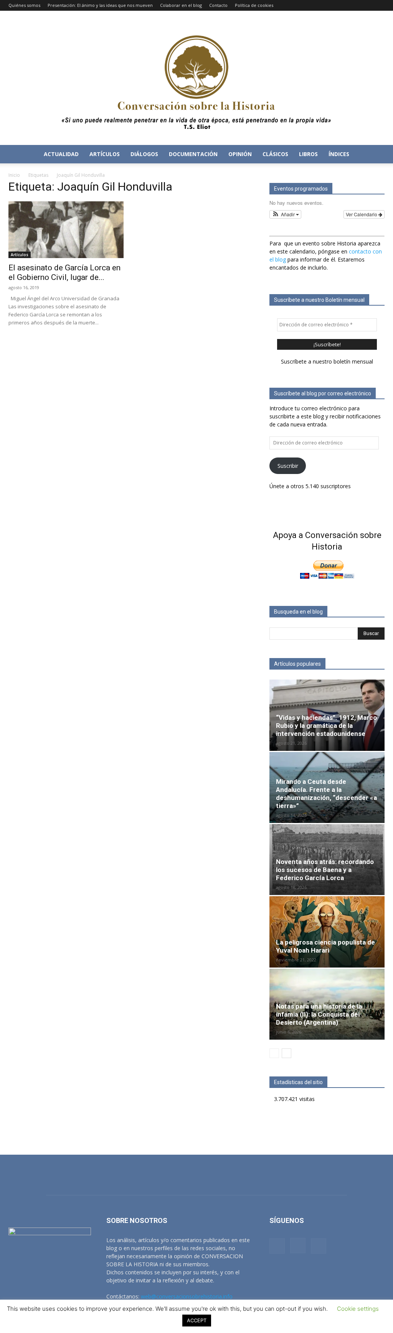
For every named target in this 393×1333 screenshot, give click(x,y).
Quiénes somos (24, 5)
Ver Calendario (362, 214)
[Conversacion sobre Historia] (196, 78)
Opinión (240, 154)
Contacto (218, 5)
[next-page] (286, 1053)
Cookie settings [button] (358, 1308)
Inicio (14, 175)
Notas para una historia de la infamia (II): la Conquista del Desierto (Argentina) (319, 1014)
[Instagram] (366, 5)
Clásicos (275, 154)
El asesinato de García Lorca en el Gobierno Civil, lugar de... (64, 272)
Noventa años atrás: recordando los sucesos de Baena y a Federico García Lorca (325, 870)
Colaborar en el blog (181, 5)
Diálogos (144, 154)
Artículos (104, 154)
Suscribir (287, 465)
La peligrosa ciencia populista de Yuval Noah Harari (325, 946)
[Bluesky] (379, 5)
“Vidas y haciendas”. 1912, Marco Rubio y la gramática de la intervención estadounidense (326, 725)
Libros (308, 154)
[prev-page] (274, 1053)
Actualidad (61, 154)
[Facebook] (353, 5)
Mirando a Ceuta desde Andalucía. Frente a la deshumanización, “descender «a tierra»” (326, 794)
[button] (375, 154)
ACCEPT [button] (196, 1320)
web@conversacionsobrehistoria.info (187, 1296)
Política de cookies (254, 5)
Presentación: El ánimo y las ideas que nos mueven (100, 5)
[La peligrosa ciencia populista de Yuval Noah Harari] (327, 931)
